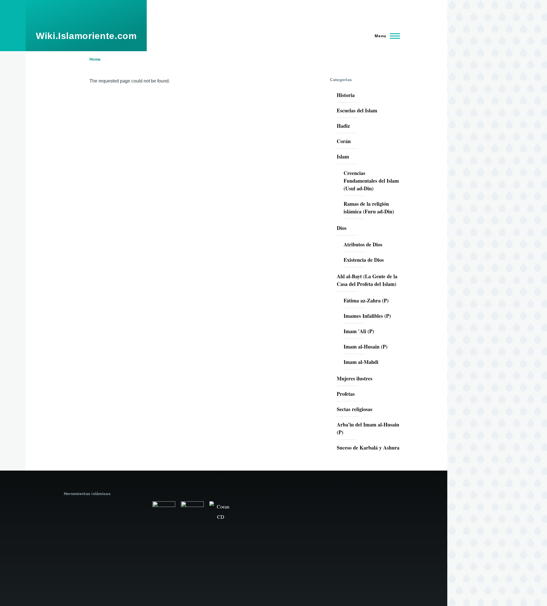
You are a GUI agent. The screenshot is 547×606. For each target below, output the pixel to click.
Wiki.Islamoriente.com (86, 36)
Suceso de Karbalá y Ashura (368, 447)
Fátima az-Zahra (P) (366, 300)
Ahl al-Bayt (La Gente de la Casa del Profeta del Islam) (367, 280)
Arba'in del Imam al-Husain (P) (368, 428)
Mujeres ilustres (354, 378)
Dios (341, 228)
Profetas (346, 393)
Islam (343, 156)
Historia (346, 95)
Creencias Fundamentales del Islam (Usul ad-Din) (371, 180)
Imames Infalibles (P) (367, 316)
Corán (344, 141)
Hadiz (343, 125)
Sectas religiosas (354, 409)
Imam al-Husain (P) (365, 346)
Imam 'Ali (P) (359, 331)
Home (95, 59)
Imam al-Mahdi (361, 362)
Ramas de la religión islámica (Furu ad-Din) (369, 207)
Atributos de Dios (363, 244)
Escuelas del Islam (357, 110)
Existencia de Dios (364, 259)
